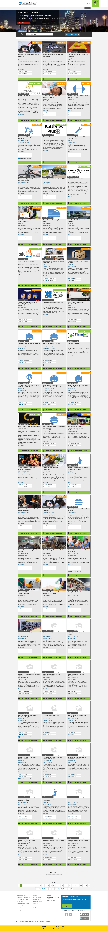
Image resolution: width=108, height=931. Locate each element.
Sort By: (20, 34)
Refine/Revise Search (71, 34)
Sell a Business (68, 3)
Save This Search (23, 23)
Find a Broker (77, 3)
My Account (87, 8)
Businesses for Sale (45, 3)
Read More (21, 69)
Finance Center (61, 8)
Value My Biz (77, 8)
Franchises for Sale (58, 3)
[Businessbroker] (27, 3)
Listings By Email (53, 8)
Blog (82, 8)
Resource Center (69, 8)
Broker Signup (86, 3)
